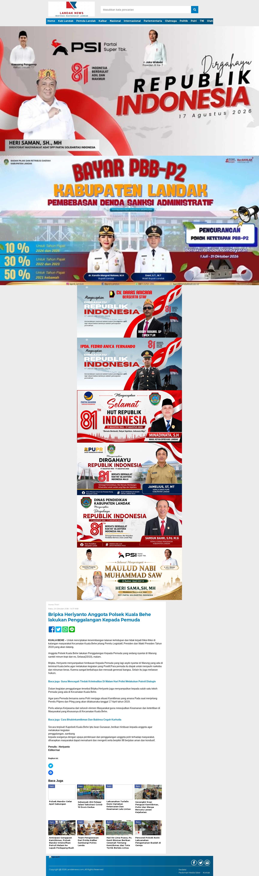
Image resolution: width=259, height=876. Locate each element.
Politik (184, 20)
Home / (51, 604)
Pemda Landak (86, 20)
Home (51, 20)
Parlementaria (153, 20)
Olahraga (171, 20)
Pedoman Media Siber (189, 873)
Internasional (132, 20)
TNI (202, 20)
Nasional (115, 20)
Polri (194, 20)
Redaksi (182, 870)
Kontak (206, 873)
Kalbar (103, 20)
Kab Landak (65, 20)
